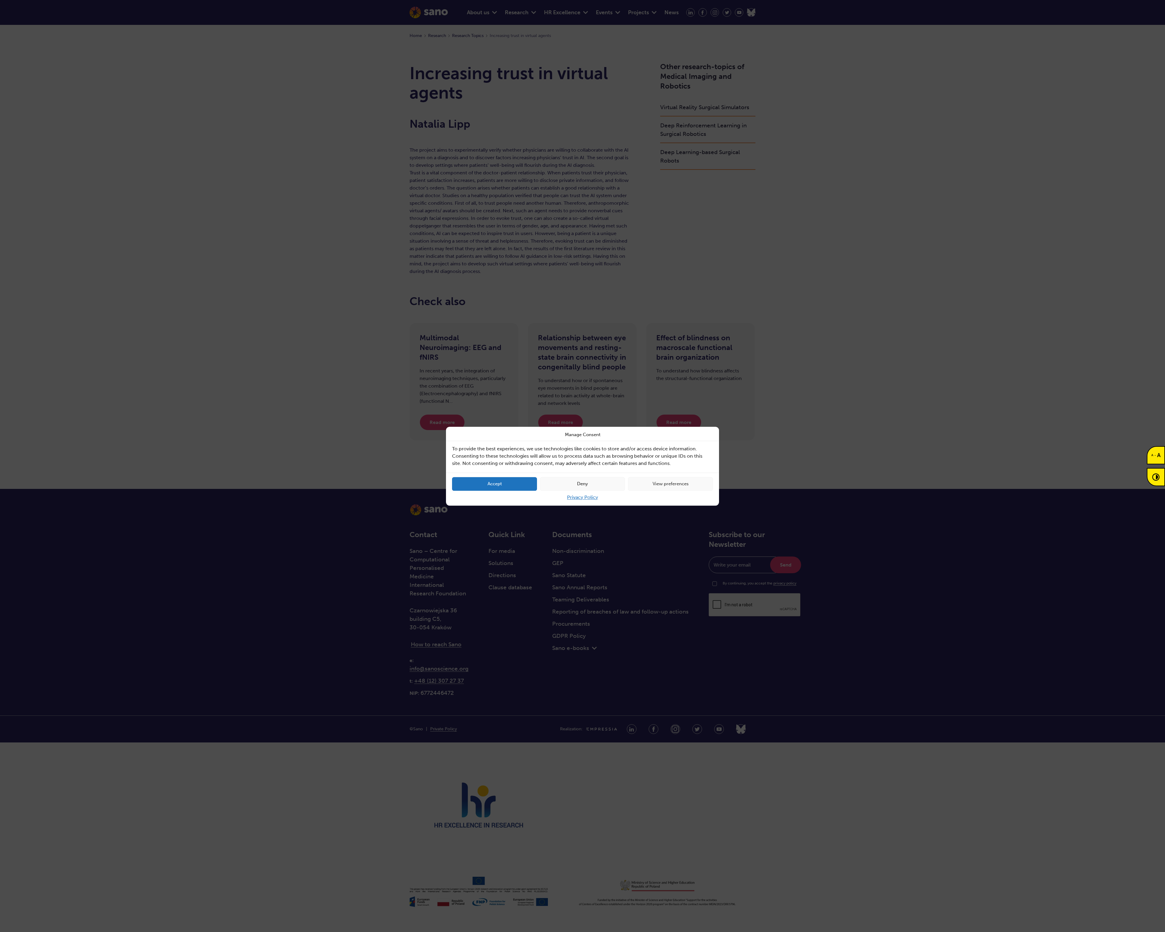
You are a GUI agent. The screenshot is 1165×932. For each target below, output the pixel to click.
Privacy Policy (582, 497)
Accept (495, 483)
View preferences (671, 483)
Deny (582, 483)
